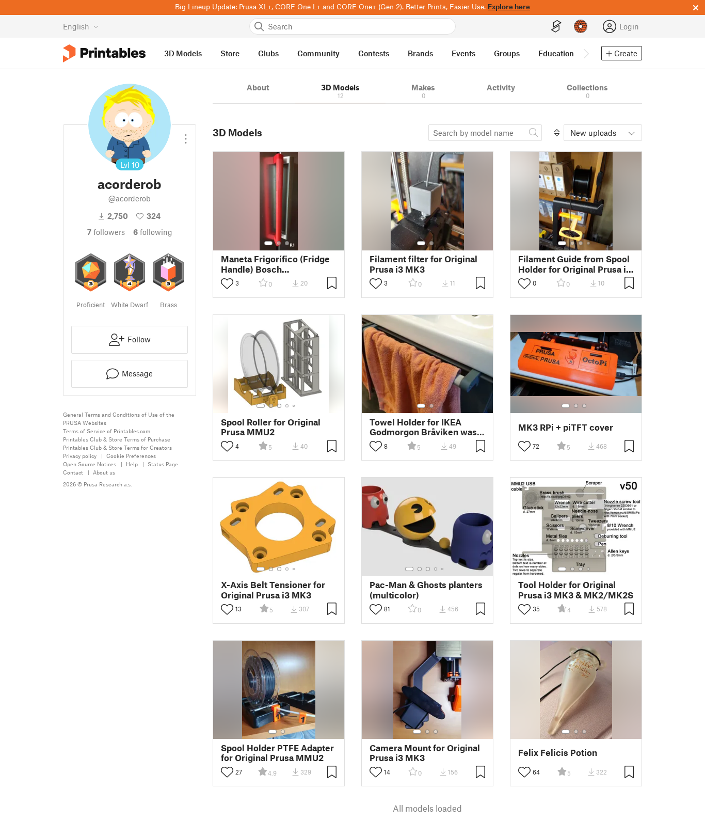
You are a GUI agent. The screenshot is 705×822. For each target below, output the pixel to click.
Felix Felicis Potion (557, 752)
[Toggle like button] (227, 283)
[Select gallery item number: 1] (268, 243)
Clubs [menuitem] (268, 53)
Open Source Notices (89, 464)
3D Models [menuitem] (183, 53)
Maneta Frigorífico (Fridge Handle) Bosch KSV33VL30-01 (275, 264)
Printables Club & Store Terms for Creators (117, 447)
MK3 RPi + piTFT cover (565, 427)
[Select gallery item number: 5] (295, 406)
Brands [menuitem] (420, 53)
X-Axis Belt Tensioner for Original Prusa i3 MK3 (273, 589)
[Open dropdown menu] (185, 134)
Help (132, 464)
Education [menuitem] (556, 53)
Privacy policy (80, 455)
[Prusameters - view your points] (580, 26)
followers (106, 231)
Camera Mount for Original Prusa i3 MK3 (425, 753)
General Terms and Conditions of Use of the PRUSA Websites (118, 418)
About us (104, 472)
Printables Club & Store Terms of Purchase (116, 439)
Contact (73, 472)
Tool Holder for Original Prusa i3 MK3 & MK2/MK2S (575, 589)
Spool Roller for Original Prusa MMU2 (271, 427)
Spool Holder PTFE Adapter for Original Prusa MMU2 (277, 753)
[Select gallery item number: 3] (287, 243)
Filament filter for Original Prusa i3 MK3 (423, 264)
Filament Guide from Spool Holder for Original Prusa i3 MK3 (574, 264)
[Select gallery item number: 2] (279, 243)
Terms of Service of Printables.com (106, 431)
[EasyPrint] (556, 27)
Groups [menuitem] (507, 53)
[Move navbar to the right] (585, 53)
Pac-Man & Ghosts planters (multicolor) (426, 589)
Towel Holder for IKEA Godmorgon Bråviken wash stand (426, 427)
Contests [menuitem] (373, 53)
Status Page (163, 464)
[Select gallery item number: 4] (589, 243)
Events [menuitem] (463, 53)
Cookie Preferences (131, 455)
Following (152, 231)
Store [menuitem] (229, 53)
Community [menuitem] (318, 53)
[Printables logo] (104, 53)
